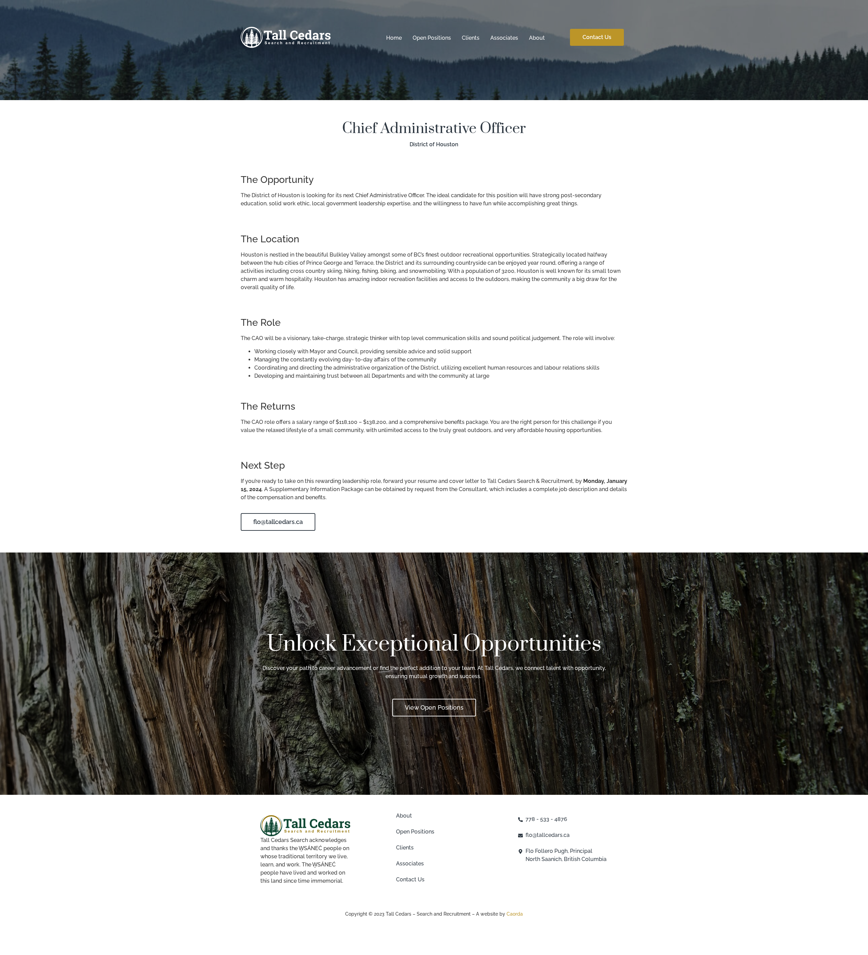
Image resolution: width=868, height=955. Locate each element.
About (537, 38)
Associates (504, 38)
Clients (470, 38)
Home (394, 38)
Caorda (515, 914)
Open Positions (432, 38)
